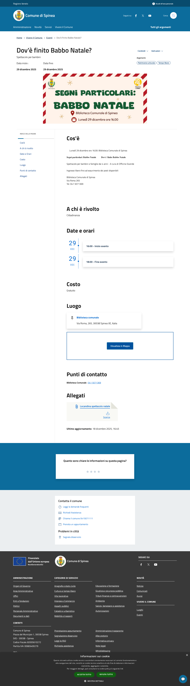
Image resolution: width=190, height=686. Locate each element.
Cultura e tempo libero (65, 591)
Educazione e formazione (107, 586)
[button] (95, 681)
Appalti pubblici (61, 606)
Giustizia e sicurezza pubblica (109, 591)
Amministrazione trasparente (109, 630)
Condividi (142, 50)
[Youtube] (148, 15)
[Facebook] (135, 15)
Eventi (49, 37)
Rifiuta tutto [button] (106, 674)
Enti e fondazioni (21, 601)
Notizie (140, 586)
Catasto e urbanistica (64, 611)
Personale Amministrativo (25, 611)
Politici (16, 606)
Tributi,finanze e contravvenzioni (111, 596)
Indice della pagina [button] (28, 133)
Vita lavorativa (61, 596)
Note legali (101, 645)
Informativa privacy (105, 640)
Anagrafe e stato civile (65, 586)
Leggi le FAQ (60, 640)
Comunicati (142, 591)
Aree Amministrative (23, 591)
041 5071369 (94, 382)
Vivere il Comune (34, 37)
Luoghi (140, 609)
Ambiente (100, 601)
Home (19, 37)
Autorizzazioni (102, 611)
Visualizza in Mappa (120, 346)
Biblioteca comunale (88, 317)
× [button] (187, 655)
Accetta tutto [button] (84, 674)
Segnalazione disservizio (65, 635)
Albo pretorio (102, 635)
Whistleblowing (103, 650)
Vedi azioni (156, 50)
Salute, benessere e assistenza (110, 606)
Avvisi (139, 596)
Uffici (15, 596)
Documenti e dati (21, 616)
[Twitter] (142, 15)
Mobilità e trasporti (63, 616)
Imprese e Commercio (64, 601)
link (121, 669)
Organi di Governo (21, 586)
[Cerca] (173, 15)
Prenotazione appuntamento (67, 630)
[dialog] (95, 669)
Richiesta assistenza (64, 645)
